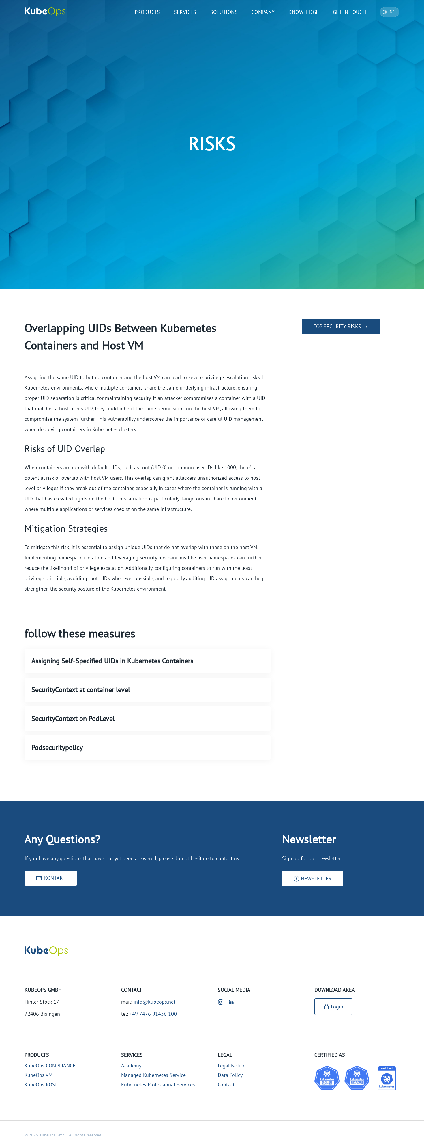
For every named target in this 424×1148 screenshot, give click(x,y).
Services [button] (185, 12)
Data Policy (230, 1075)
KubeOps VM (38, 1075)
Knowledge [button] (303, 12)
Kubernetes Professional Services (158, 1084)
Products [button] (147, 12)
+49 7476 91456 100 (153, 1013)
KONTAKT (54, 878)
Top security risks (338, 326)
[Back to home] (45, 11)
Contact (226, 1084)
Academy (131, 1065)
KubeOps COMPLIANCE (50, 1065)
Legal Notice (231, 1065)
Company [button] (263, 12)
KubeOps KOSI (41, 1084)
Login (337, 1006)
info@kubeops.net (154, 1001)
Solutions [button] (224, 12)
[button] (312, 878)
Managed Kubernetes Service (153, 1075)
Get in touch (349, 12)
